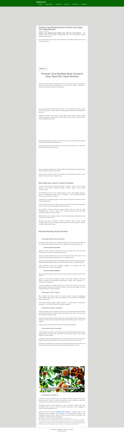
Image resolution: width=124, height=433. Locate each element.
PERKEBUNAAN (54, 418)
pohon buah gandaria (50, 424)
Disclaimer (60, 429)
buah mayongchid (80, 419)
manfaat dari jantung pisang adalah (77, 422)
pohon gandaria (67, 424)
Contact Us (71, 429)
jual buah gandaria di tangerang (62, 422)
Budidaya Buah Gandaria (63, 411)
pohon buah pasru (59, 424)
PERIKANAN (58, 4)
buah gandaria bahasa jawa (56, 419)
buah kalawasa (66, 419)
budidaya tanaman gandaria (65, 421)
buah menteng (42, 421)
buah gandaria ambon (45, 419)
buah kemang (73, 419)
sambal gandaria (75, 424)
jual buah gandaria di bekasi (49, 422)
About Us (65, 429)
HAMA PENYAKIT (49, 4)
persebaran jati (42, 424)
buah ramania (48, 421)
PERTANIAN (66, 4)
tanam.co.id (41, 2)
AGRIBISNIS (84, 4)
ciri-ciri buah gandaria (75, 421)
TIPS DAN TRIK (75, 4)
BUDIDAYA (40, 4)
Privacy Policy (53, 429)
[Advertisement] (62, 16)
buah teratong (55, 421)
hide (46, 68)
